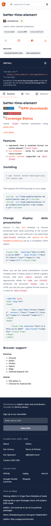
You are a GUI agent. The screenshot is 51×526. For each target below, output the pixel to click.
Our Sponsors (9, 455)
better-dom (8, 127)
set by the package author (28, 81)
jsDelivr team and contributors (31, 404)
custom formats (16, 156)
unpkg (25, 473)
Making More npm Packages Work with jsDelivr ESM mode (25, 501)
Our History (8, 449)
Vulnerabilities (36, 32)
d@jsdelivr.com (33, 455)
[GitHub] (18, 40)
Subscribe (25, 428)
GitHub (6, 473)
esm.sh (44, 473)
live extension (15, 151)
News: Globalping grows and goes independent (25, 515)
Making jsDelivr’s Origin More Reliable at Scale (25, 496)
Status (28, 444)
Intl (23, 227)
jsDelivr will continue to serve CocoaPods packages (22, 509)
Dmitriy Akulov (21, 407)
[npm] (32, 40)
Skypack (26, 479)
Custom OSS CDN (11, 460)
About (6, 444)
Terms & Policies (33, 449)
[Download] (45, 40)
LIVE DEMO (8, 132)
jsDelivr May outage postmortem (18, 519)
